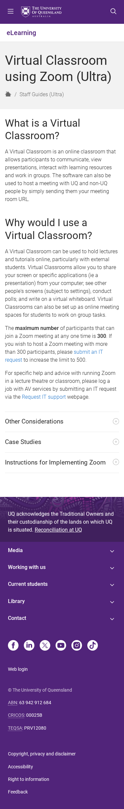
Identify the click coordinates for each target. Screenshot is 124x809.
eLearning (21, 33)
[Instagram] (76, 646)
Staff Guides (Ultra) (42, 94)
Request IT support (44, 397)
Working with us (27, 567)
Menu (10, 12)
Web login (18, 669)
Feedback (18, 791)
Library (16, 601)
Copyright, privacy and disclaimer (42, 753)
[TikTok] (92, 646)
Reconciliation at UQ (58, 530)
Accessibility (20, 766)
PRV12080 (35, 728)
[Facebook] (13, 646)
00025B (34, 715)
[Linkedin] (29, 646)
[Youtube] (61, 646)
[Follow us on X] (45, 646)
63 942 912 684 (35, 702)
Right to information (28, 779)
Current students (28, 584)
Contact (17, 618)
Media (15, 550)
